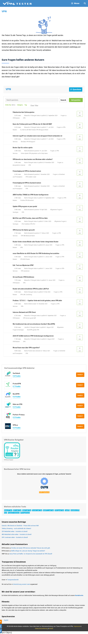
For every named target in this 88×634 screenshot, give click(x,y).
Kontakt (51, 628)
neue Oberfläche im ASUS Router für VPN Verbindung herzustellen (36, 253)
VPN (24, 118)
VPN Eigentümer (25, 513)
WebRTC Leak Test (48, 510)
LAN (24, 294)
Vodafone (27, 224)
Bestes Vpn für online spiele (23, 147)
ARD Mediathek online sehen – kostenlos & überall (16, 534)
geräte (34, 330)
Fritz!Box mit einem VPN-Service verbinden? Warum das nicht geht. (30, 548)
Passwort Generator (14, 513)
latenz (46, 153)
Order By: (10, 105)
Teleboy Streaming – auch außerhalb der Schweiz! (16, 528)
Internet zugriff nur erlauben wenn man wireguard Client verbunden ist (37, 136)
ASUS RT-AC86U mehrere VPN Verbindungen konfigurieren (33, 336)
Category (20, 105)
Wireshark (31, 200)
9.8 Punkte (17, 376)
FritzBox (33, 130)
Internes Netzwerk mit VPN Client (24, 312)
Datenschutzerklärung (41, 628)
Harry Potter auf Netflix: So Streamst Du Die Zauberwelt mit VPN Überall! (31, 554)
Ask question (75, 100)
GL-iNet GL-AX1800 (25, 130)
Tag (25, 105)
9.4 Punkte (17, 428)
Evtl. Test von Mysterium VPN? (23, 265)
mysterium (26, 271)
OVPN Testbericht (44, 492)
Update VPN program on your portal (25, 206)
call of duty (41, 153)
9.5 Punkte (17, 407)
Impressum (77, 626)
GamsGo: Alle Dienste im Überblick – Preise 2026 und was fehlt (20, 525)
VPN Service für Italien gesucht (24, 230)
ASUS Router (26, 259)
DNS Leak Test (17, 510)
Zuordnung (29, 294)
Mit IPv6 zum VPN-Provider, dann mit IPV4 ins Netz (30, 218)
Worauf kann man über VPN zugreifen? (26, 348)
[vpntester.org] (17, 3)
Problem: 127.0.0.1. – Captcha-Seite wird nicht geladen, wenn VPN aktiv (37, 300)
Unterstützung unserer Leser (21, 584)
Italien (33, 236)
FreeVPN (67, 510)
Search (63, 100)
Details (79, 374)
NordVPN (29, 330)
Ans (80, 114)
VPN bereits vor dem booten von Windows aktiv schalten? (32, 159)
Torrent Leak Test (37, 510)
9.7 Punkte (17, 386)
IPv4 (34, 224)
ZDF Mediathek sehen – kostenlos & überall (14, 531)
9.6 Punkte (17, 397)
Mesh (46, 130)
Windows (23, 141)
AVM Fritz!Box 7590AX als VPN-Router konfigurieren (30, 195)
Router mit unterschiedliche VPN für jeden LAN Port (31, 289)
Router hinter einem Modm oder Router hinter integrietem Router (35, 242)
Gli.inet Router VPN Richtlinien (23, 277)
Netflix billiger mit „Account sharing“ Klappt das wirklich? (28, 551)
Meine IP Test (8, 510)
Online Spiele (24, 153)
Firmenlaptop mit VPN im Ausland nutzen (27, 171)
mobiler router (32, 177)
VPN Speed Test (59, 510)
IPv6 (23, 224)
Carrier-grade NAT (31, 318)
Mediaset (28, 236)
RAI (24, 236)
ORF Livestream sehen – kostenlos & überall (15, 537)
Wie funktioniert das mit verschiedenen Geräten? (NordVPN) (34, 324)
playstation (34, 153)
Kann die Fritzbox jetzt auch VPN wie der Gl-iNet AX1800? (32, 124)
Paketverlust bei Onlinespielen (23, 112)
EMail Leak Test (26, 510)
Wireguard (42, 130)
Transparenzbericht (13, 580)
